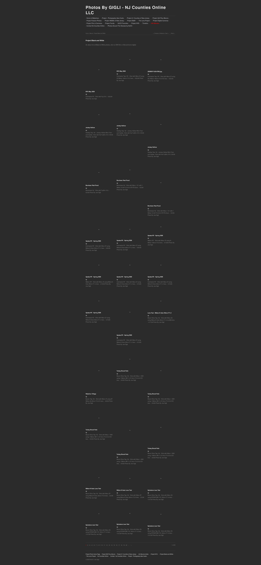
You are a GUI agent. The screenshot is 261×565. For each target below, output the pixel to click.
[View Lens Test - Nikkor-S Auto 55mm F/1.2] (161, 302)
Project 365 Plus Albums (108, 554)
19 (124, 545)
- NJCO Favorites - (123, 23)
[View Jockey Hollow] (99, 115)
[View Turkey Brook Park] (130, 360)
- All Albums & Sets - (143, 554)
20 (126, 545)
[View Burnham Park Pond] (99, 173)
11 (104, 545)
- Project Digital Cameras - (160, 21)
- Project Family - (109, 23)
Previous (156, 33)
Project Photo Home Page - (93, 554)
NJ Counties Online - (103, 556)
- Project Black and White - (166, 554)
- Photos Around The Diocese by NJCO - (120, 26)
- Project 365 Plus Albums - (160, 18)
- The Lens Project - (144, 21)
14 (111, 545)
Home (87, 33)
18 (121, 545)
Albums (91, 33)
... (128, 545)
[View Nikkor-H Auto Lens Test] (99, 478)
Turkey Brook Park (122, 371)
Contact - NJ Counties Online (118, 556)
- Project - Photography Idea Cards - (113, 18)
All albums (162, 33)
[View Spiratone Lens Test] (161, 479)
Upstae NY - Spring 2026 (93, 241)
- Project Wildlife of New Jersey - (114, 21)
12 (107, 545)
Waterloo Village (91, 394)
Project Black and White (99, 33)
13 (109, 545)
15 (114, 545)
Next (166, 33)
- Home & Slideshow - (93, 18)
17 (119, 545)
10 (102, 545)
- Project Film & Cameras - (94, 23)
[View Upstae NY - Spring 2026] (99, 230)
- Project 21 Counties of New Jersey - (138, 18)
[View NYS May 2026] (99, 70)
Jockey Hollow (90, 127)
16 (116, 545)
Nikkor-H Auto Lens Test (93, 488)
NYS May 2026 (90, 91)
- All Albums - (155, 23)
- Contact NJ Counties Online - (95, 26)
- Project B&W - (131, 21)
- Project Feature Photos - (94, 21)
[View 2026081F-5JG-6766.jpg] (161, 60)
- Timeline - (145, 23)
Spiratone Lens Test (154, 490)
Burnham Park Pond (92, 185)
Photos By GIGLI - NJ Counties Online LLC (126, 9)
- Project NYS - (135, 23)
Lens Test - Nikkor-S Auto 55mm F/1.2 (159, 313)
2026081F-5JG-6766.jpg (155, 71)
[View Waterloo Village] (99, 371)
